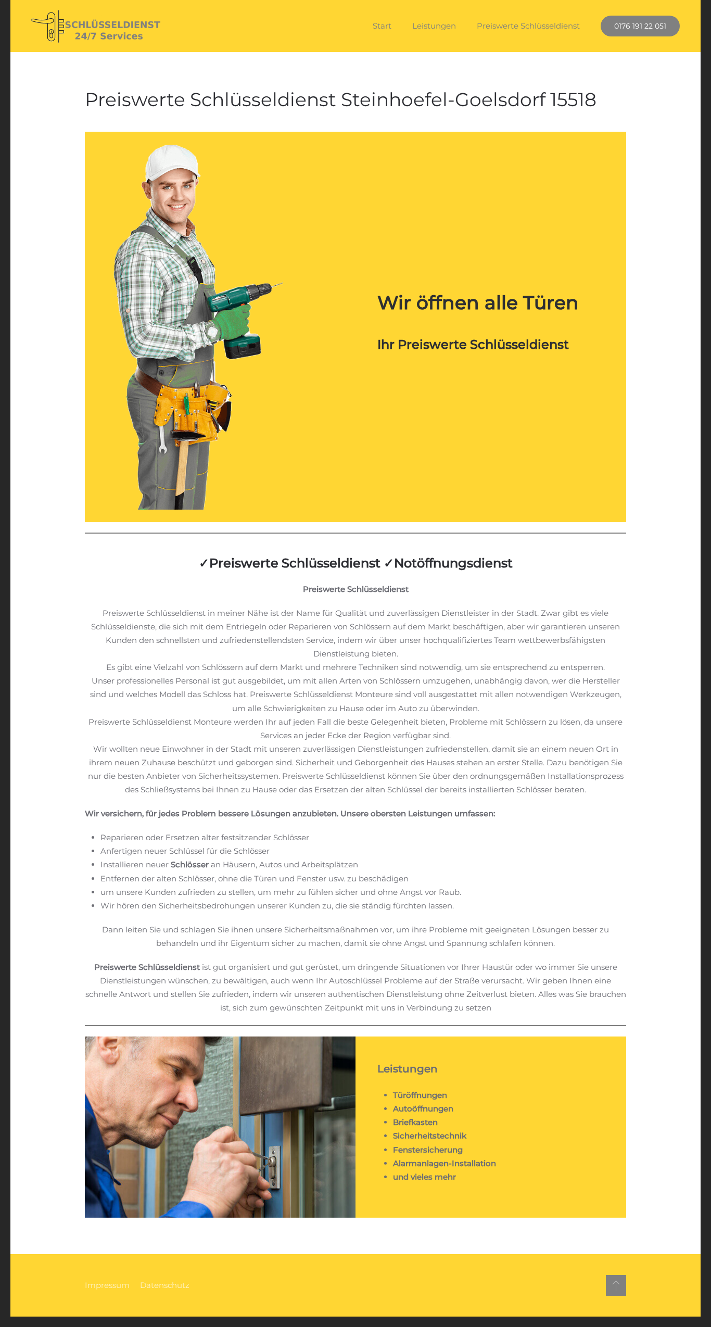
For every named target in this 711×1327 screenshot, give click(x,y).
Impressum (107, 1285)
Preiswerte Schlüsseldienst (528, 26)
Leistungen (434, 26)
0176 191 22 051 (640, 26)
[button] (616, 1285)
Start (382, 26)
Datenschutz (164, 1285)
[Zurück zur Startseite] (96, 26)
